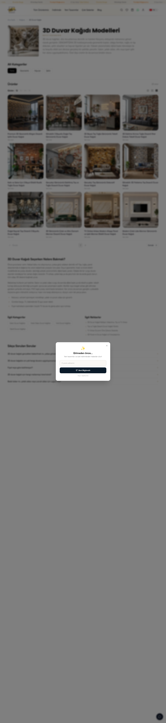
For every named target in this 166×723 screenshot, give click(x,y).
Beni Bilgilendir (84, 370)
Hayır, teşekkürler (83, 376)
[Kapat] (107, 346)
